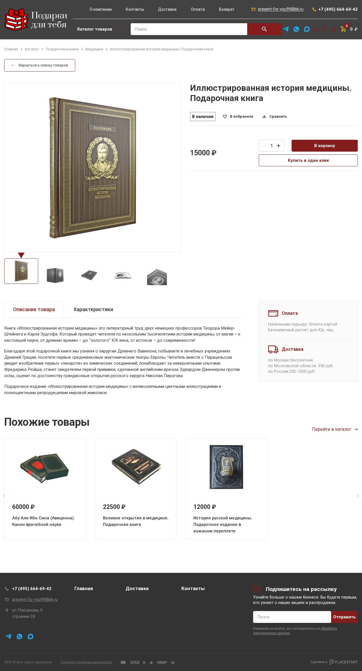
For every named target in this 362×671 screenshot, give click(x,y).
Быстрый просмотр (45, 467)
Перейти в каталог (331, 429)
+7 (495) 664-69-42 (31, 588)
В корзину (324, 145)
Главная (83, 588)
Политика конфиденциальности (86, 662)
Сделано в (318, 662)
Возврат (226, 9)
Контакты (135, 9)
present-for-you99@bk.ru (35, 599)
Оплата (198, 9)
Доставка (167, 9)
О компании (101, 9)
